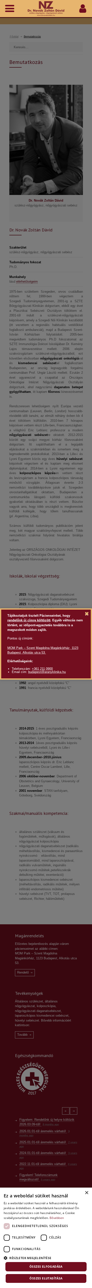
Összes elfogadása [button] (46, 1266)
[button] (46, 1257)
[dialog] (46, 1238)
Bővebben (57, 1218)
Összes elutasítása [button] (45, 1278)
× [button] (86, 1193)
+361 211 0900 (42, 669)
